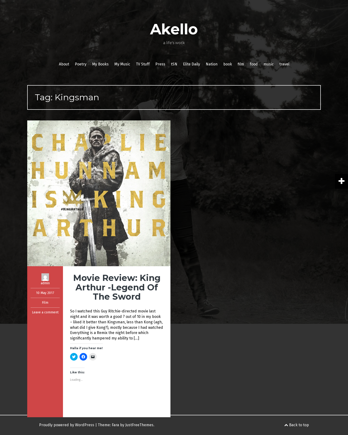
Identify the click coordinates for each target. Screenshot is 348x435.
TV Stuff (143, 64)
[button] (98, 193)
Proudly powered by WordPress (66, 425)
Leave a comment (45, 312)
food (254, 64)
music (268, 64)
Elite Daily (191, 64)
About (64, 64)
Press (160, 64)
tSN (174, 64)
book (227, 64)
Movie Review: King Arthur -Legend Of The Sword (117, 287)
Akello (174, 29)
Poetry (80, 64)
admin (45, 283)
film (241, 64)
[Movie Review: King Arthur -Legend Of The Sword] (98, 193)
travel (284, 64)
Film (45, 303)
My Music (122, 64)
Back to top (298, 425)
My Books (100, 64)
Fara (115, 425)
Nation (212, 64)
